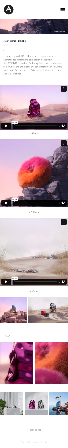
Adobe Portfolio (39, 442)
